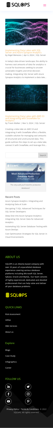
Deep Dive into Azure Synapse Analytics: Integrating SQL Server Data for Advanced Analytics (24, 219)
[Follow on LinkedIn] (8, 387)
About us (9, 332)
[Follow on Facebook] (8, 394)
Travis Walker (14, 123)
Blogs (7, 350)
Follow (17, 387)
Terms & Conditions (30, 409)
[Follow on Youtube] (8, 401)
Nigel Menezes (14, 55)
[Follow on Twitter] (28, 387)
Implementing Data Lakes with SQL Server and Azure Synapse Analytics (23, 51)
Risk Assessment (12, 314)
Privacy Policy (13, 409)
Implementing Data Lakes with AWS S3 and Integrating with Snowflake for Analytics (24, 118)
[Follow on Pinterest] (28, 401)
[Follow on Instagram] (28, 394)
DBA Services (11, 326)
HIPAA (8, 320)
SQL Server (41, 55)
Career (8, 367)
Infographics (11, 362)
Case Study (10, 356)
